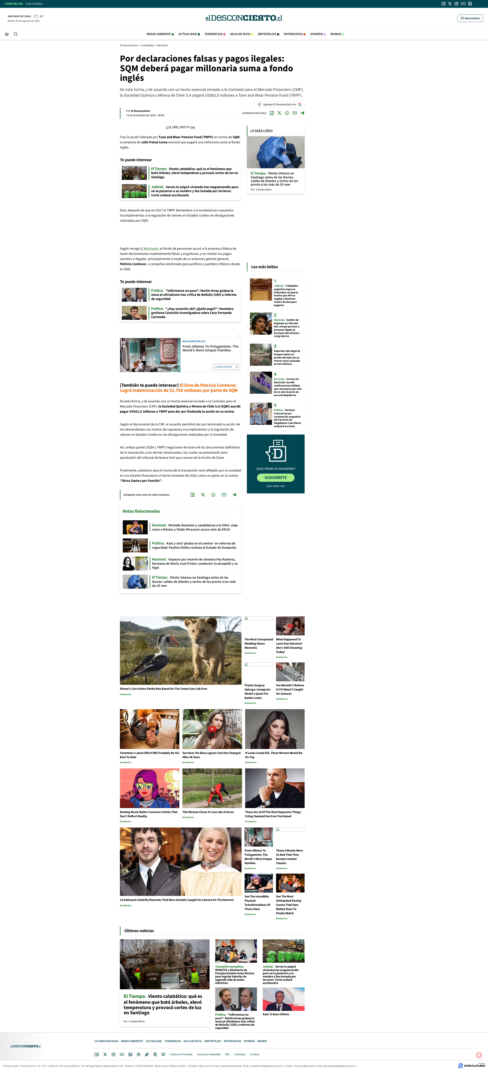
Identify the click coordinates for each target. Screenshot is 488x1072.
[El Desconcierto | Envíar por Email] (294, 113)
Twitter (105, 1054)
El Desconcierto (129, 45)
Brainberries (194, 341)
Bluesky (163, 1054)
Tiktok (146, 1054)
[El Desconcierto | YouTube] (463, 3)
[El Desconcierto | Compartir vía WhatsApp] (287, 113)
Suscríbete (276, 477)
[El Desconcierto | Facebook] (443, 3)
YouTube (122, 1054)
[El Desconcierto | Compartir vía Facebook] (272, 113)
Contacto (254, 1054)
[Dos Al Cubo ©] (471, 1067)
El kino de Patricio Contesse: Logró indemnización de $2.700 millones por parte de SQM (179, 388)
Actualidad (188, 34)
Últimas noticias (106, 1041)
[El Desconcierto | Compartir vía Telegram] (302, 113)
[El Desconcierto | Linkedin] (470, 3)
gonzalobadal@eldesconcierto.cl (339, 1066)
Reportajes (267, 34)
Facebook (97, 1054)
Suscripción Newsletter (209, 1054)
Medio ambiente (158, 34)
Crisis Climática (34, 4)
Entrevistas (293, 34)
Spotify (138, 1054)
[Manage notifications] (479, 1055)
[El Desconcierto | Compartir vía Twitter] (279, 113)
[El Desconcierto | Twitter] (450, 3)
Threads (155, 1054)
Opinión (316, 34)
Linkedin (130, 1054)
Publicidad (239, 1054)
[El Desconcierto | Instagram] (456, 3)
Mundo (335, 34)
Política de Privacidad (181, 1054)
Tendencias (213, 34)
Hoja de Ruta (240, 34)
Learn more (223, 366)
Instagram (113, 1054)
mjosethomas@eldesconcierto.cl (266, 1066)
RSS (227, 1054)
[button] (470, 18)
